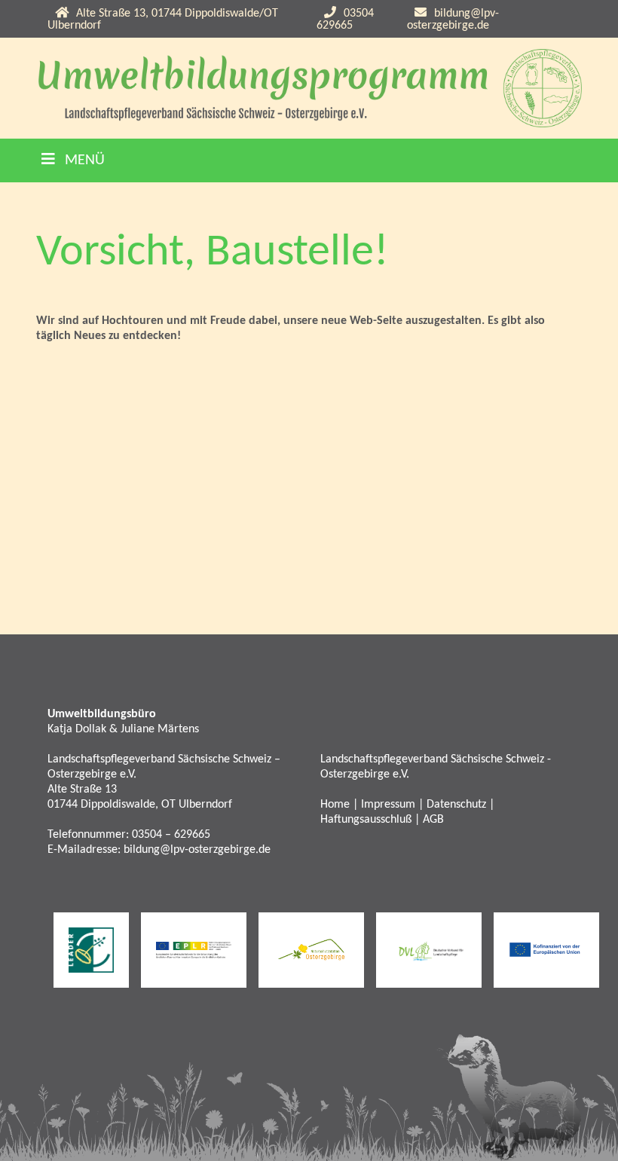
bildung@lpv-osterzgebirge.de (453, 20)
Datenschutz (456, 805)
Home (335, 805)
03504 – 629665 (171, 835)
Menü (83, 160)
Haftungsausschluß (365, 820)
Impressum (388, 805)
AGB (433, 820)
